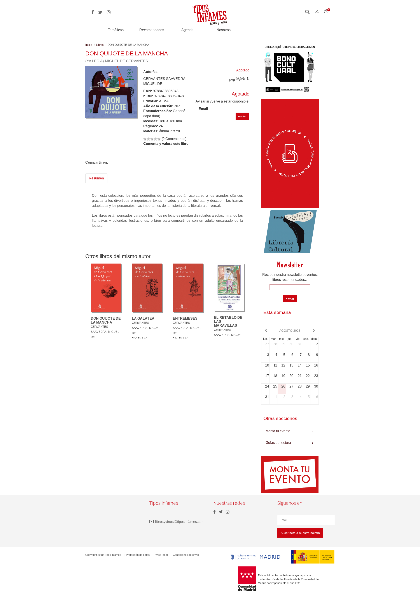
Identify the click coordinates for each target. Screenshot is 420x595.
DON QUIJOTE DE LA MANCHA (106, 320)
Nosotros (224, 30)
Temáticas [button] (116, 30)
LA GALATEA (143, 318)
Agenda (187, 30)
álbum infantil (169, 131)
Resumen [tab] (96, 178)
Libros (100, 44)
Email (203, 109)
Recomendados (151, 30)
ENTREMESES (185, 318)
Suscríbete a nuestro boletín (300, 533)
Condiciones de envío (186, 554)
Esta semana (277, 312)
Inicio (88, 44)
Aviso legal (161, 554)
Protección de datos (138, 554)
